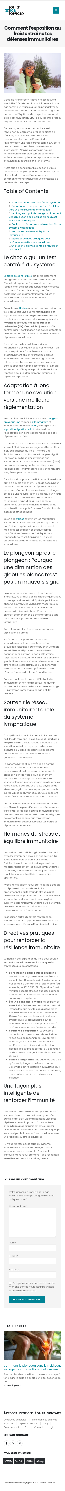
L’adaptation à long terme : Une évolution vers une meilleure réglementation (34, 207)
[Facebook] (7, 1443)
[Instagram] (13, 1443)
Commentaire (18, 1206)
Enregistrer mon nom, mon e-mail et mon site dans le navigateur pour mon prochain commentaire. (32, 1286)
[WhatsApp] (20, 1443)
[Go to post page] (32, 1345)
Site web (14, 1269)
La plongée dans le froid (18, 276)
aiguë (34, 425)
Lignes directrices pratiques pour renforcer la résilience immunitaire (29, 240)
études (23, 308)
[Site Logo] (14, 10)
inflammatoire (40, 422)
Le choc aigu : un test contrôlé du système (35, 202)
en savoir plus (12, 1385)
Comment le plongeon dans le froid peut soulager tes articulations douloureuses (32, 1367)
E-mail (13, 1256)
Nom (12, 1242)
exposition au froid (20, 429)
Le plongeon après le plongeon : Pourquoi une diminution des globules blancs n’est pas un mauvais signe (35, 217)
